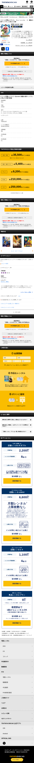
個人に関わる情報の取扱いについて (22, 633)
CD (6, 6)
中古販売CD (18, 6)
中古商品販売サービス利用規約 (8, 633)
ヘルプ (3, 703)
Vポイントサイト (6, 718)
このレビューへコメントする (7, 307)
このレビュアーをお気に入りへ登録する (9, 303)
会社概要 (3, 631)
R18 (31, 6)
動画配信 (25, 6)
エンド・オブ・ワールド (17, 251)
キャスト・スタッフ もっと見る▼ (24, 45)
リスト (27, 3)
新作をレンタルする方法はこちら (10, 75)
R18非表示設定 (7, 692)
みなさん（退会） (5, 281)
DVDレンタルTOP (4, 16)
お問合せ (4, 708)
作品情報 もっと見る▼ (26, 42)
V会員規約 (8, 631)
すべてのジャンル (13, 16)
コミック (11, 6)
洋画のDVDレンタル (23, 16)
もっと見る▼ (29, 40)
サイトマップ (29, 635)
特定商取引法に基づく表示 (7, 635)
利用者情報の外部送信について (19, 635)
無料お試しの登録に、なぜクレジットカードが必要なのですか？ (15, 425)
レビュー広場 (5, 713)
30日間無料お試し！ (17, 63)
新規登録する (17, 481)
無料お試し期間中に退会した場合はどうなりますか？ (14, 419)
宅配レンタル (7, 677)
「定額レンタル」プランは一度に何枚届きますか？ (14, 431)
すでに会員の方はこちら (23, 67)
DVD (2, 6)
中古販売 (5, 687)
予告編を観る (7, 44)
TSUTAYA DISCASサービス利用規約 (18, 631)
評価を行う (5, 39)
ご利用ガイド (5, 698)
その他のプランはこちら (10, 67)
